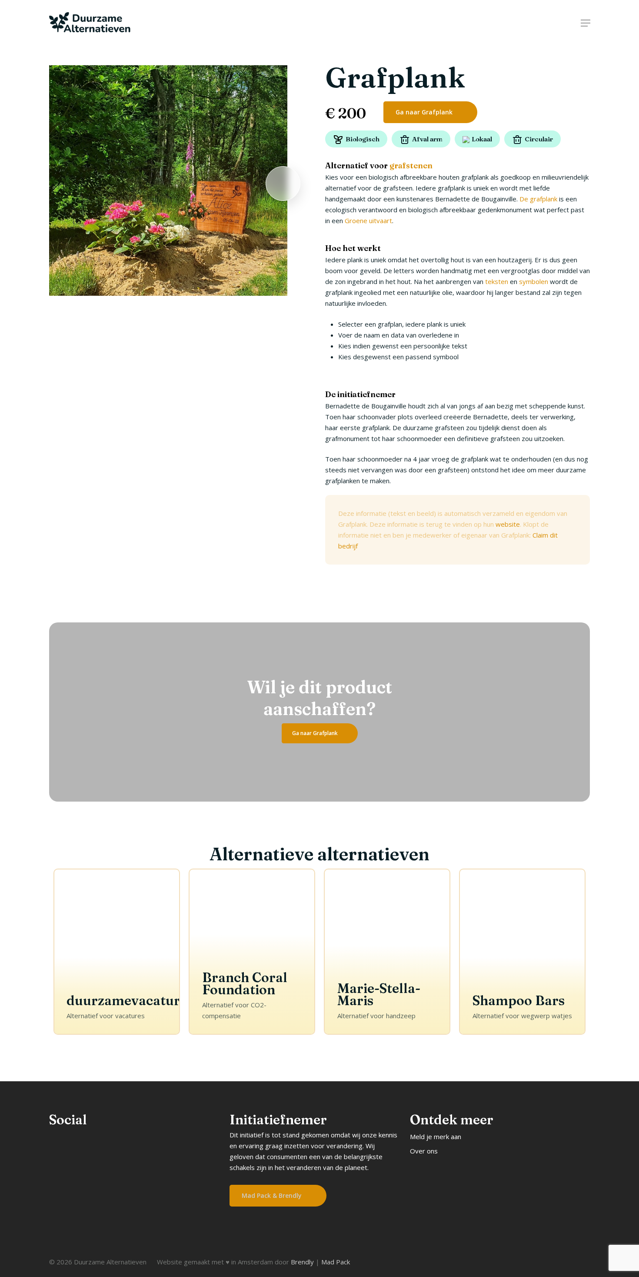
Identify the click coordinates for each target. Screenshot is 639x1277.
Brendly (302, 1261)
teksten (496, 281)
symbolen (533, 281)
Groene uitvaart (368, 220)
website (508, 524)
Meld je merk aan (435, 1136)
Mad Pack (335, 1261)
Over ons (424, 1151)
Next (283, 184)
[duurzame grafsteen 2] (168, 180)
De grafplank (538, 198)
